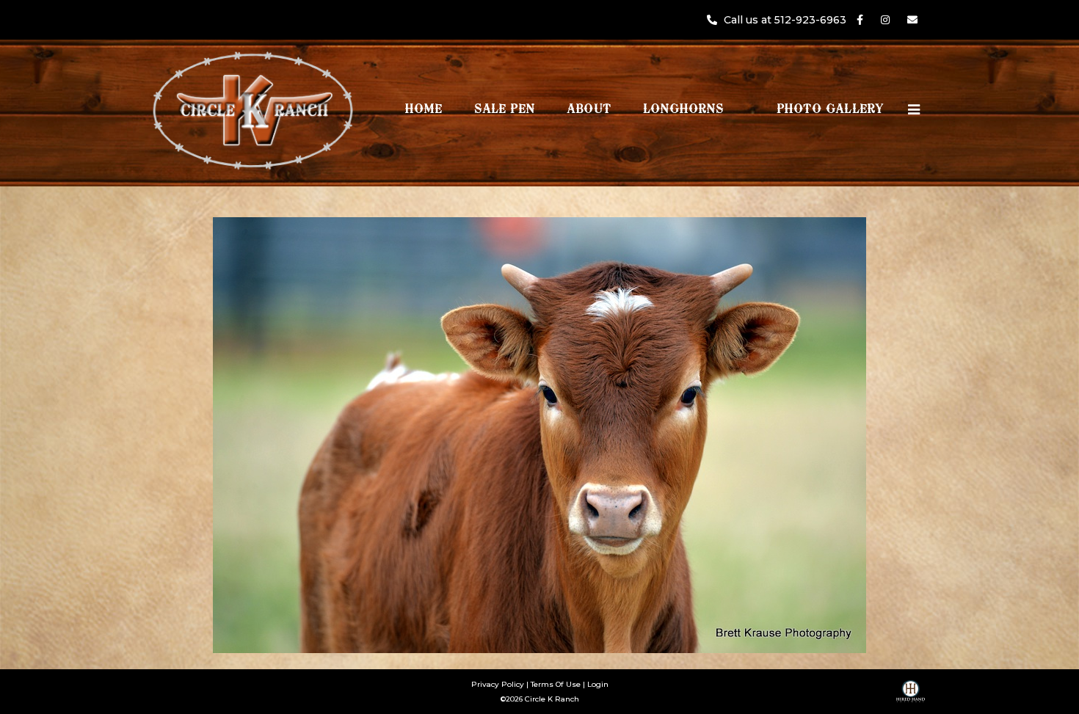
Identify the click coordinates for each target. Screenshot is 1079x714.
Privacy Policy (497, 684)
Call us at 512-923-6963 (786, 19)
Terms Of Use (556, 684)
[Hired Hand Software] (910, 696)
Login (597, 684)
